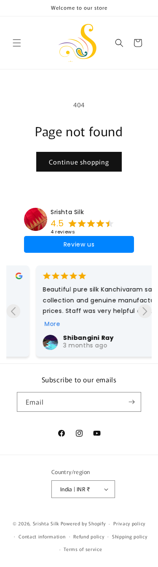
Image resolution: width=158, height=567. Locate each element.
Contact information (42, 536)
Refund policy (88, 536)
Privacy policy (129, 523)
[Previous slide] (13, 311)
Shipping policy (129, 536)
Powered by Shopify (83, 523)
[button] (17, 43)
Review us (79, 244)
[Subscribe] (131, 402)
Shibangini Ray (65, 338)
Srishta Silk (67, 212)
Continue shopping (79, 161)
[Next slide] (145, 311)
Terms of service (83, 549)
